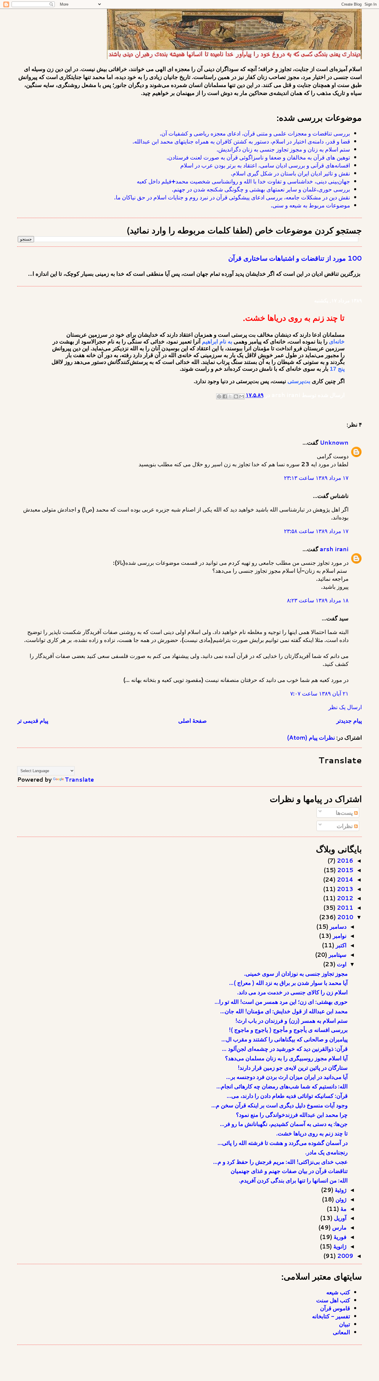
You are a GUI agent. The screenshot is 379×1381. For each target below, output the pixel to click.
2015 (344, 870)
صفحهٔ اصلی (192, 721)
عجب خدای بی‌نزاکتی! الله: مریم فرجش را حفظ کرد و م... (280, 1162)
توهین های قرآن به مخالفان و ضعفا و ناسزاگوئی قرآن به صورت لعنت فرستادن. (258, 157)
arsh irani (334, 549)
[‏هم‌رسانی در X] (230, 396)
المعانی (341, 1332)
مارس (338, 1227)
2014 (344, 879)
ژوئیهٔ (339, 1190)
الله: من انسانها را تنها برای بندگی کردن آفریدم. (293, 1180)
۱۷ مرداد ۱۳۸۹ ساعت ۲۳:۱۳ (316, 478)
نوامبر (338, 936)
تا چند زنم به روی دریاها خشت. (312, 1133)
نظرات (345, 826)
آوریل (339, 1218)
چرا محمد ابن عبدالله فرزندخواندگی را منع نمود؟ (292, 1115)
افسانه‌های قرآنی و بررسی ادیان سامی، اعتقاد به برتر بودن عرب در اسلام (265, 165)
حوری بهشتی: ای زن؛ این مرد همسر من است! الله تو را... (281, 1002)
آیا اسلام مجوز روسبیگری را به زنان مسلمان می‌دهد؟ (286, 1058)
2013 (344, 889)
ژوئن (340, 1199)
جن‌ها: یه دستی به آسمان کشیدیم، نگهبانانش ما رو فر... (284, 1124)
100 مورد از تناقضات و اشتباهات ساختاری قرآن (295, 258)
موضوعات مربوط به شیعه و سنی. (310, 205)
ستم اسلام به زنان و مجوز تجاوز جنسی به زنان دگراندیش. (283, 149)
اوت (340, 964)
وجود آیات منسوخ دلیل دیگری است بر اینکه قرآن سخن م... (279, 1105)
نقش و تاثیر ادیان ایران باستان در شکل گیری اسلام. (290, 173)
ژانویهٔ (339, 1246)
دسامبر (337, 926)
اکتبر (340, 945)
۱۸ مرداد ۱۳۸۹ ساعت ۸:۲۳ (318, 600)
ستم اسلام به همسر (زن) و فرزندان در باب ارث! (291, 1021)
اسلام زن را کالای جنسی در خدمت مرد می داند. (292, 992)
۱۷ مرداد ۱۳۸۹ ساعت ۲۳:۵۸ (316, 531)
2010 (344, 917)
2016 (344, 860)
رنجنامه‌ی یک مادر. (326, 1152)
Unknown (334, 442)
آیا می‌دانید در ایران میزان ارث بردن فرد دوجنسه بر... (287, 1077)
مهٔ (342, 1209)
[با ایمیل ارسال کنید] (242, 396)
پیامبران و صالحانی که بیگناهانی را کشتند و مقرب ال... (284, 1039)
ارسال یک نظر (345, 707)
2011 (344, 907)
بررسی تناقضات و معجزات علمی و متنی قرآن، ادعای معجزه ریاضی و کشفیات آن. (255, 133)
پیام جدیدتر (349, 721)
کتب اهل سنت (333, 1300)
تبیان (344, 1324)
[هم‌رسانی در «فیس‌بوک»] (225, 396)
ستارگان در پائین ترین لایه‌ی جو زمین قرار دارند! (293, 1068)
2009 (344, 1256)
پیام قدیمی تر (32, 721)
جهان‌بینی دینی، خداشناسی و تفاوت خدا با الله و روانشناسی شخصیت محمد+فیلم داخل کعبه (243, 181)
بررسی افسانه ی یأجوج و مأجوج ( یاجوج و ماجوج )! (288, 1030)
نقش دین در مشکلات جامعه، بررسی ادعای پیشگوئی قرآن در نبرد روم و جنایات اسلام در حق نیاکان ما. (232, 197)
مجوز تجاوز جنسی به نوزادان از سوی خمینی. (296, 973)
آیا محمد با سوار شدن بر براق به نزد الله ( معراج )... (288, 983)
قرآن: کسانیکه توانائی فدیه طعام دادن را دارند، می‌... (287, 1096)
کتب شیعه (338, 1292)
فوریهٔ (339, 1237)
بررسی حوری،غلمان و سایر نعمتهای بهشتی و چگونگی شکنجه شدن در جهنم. (261, 189)
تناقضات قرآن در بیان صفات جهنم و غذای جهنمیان (289, 1171)
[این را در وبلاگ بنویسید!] (236, 396)
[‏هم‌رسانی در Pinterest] (219, 396)
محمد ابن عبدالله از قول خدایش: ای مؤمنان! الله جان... (284, 1011)
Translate (79, 779)
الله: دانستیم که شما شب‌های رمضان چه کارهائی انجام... (282, 1086)
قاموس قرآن (335, 1308)
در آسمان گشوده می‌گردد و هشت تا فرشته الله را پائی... (283, 1143)
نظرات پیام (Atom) (311, 737)
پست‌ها (345, 813)
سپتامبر (336, 955)
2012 (344, 898)
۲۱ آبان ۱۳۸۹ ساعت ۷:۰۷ (319, 693)
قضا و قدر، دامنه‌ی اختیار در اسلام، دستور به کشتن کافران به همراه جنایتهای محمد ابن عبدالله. (241, 141)
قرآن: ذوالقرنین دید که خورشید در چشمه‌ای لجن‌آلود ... (285, 1049)
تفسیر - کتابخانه (331, 1316)
